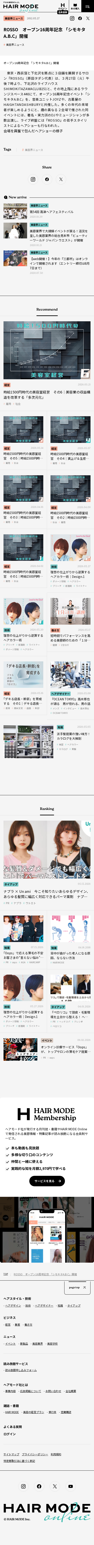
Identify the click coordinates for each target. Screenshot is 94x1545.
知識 (60, 727)
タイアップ (10, 884)
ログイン (9, 1434)
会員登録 (62, 12)
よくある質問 (12, 1426)
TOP (5, 1274)
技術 (54, 566)
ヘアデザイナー (60, 694)
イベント (47, 1040)
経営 (7, 385)
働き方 (55, 630)
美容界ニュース (15, 44)
